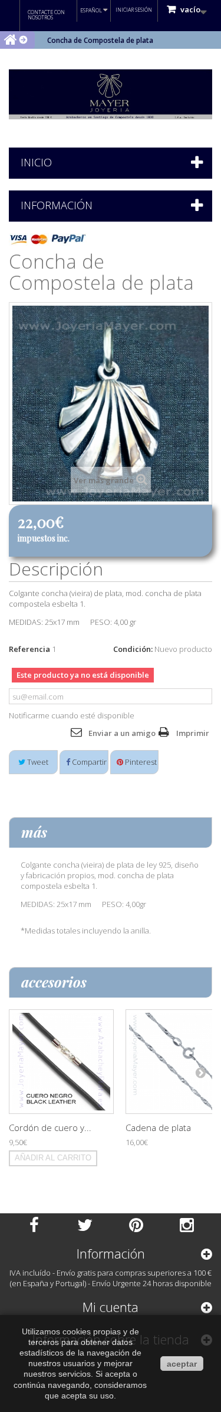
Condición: (133, 649)
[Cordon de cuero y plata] (61, 1061)
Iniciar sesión (134, 10)
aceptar (182, 1363)
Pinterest (140, 762)
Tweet (36, 762)
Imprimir (192, 733)
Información (57, 205)
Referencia (29, 649)
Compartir (88, 762)
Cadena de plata (158, 1127)
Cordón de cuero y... (50, 1127)
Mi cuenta (110, 1307)
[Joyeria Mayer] (110, 94)
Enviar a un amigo (122, 733)
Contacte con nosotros (46, 14)
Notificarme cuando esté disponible (71, 715)
